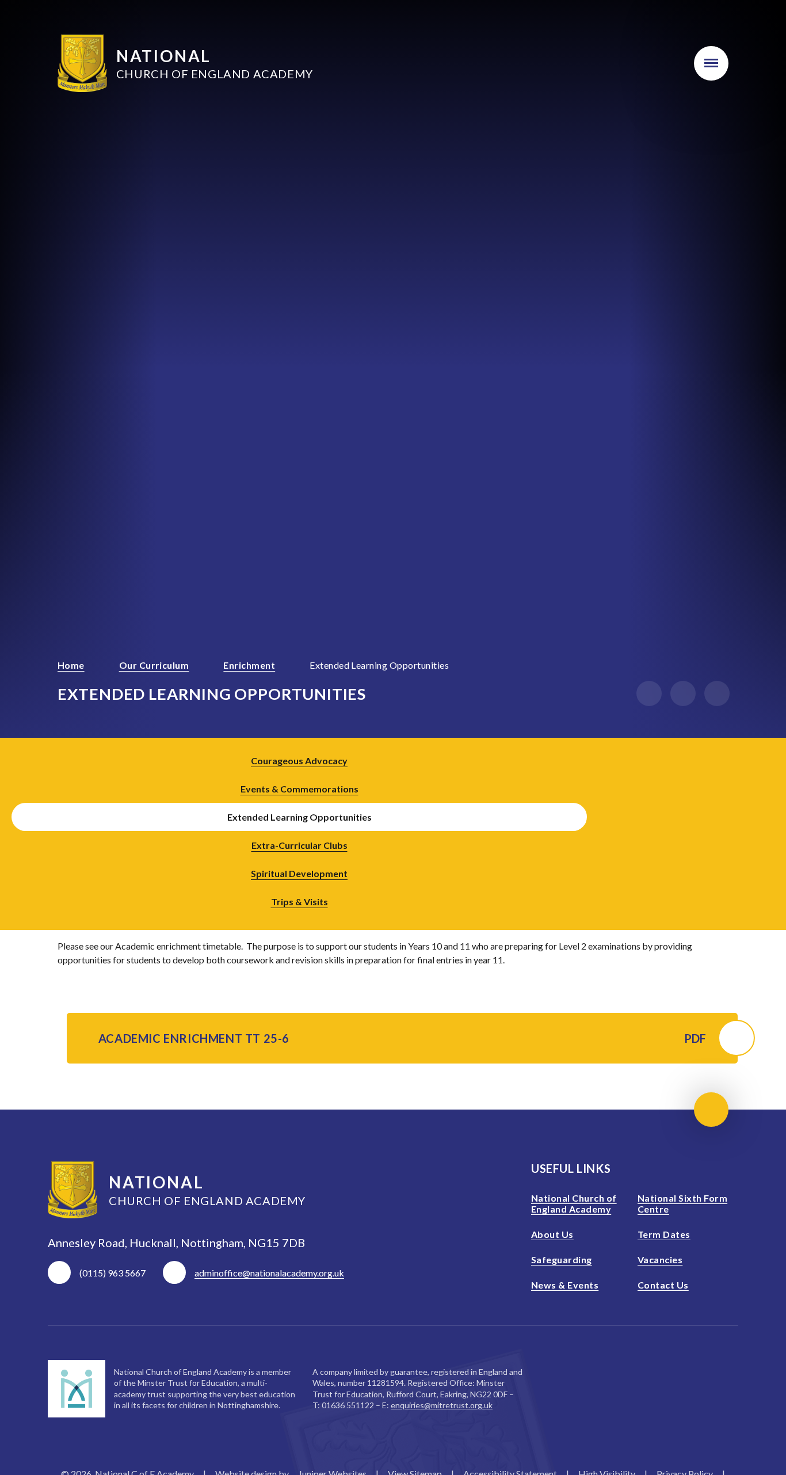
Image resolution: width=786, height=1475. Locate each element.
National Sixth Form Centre (682, 1203)
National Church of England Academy (574, 1203)
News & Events (564, 1284)
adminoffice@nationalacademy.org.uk (269, 1272)
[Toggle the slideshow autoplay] (717, 693)
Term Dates (664, 1234)
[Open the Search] (658, 63)
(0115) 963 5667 (112, 1272)
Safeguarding (561, 1259)
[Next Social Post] (762, 831)
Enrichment (249, 665)
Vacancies (660, 1259)
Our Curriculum (154, 665)
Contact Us (663, 1284)
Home (71, 665)
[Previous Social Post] (730, 831)
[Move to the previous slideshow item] (649, 693)
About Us (552, 1234)
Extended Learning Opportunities (379, 665)
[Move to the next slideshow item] (683, 693)
